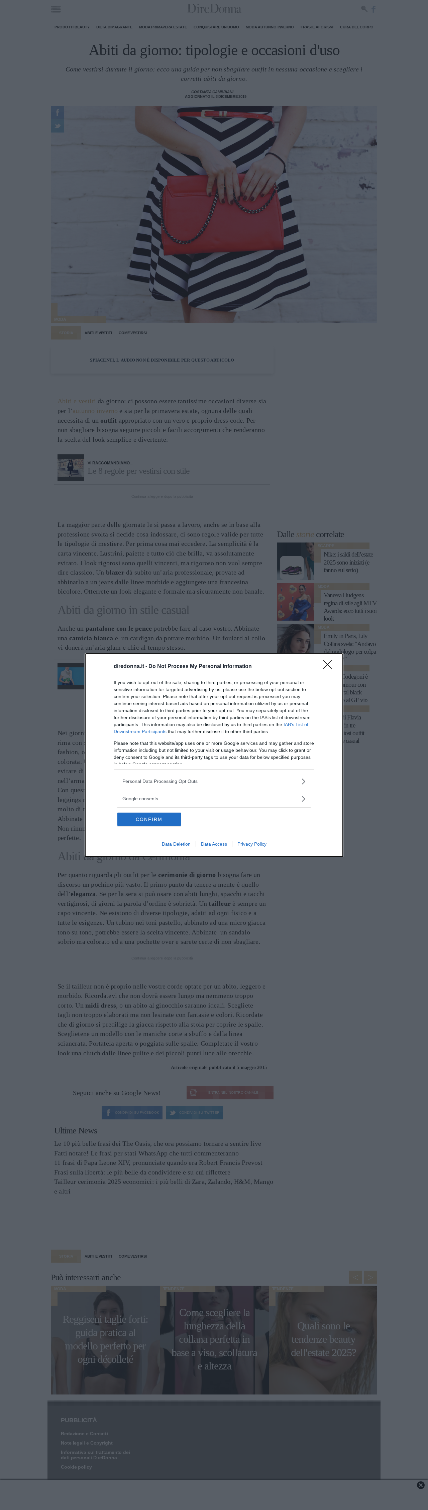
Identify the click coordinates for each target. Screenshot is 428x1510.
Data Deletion (176, 844)
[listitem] (214, 781)
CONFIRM (149, 819)
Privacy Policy (251, 844)
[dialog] (214, 755)
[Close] (329, 666)
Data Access (214, 844)
